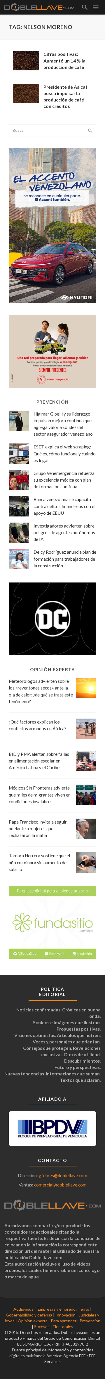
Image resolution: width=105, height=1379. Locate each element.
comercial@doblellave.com (60, 1184)
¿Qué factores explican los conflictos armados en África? (37, 725)
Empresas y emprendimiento (63, 1309)
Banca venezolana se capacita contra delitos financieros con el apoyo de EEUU (64, 506)
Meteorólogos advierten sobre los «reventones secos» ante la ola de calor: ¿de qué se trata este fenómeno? (41, 691)
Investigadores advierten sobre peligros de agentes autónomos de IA (64, 532)
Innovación (65, 1314)
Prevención (90, 1320)
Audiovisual (23, 1309)
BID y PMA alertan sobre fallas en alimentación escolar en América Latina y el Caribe (39, 760)
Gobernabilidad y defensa (29, 1314)
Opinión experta (33, 1320)
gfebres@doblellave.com (63, 1175)
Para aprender (63, 1320)
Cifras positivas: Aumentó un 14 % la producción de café (64, 60)
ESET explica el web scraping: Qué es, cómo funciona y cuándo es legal (65, 453)
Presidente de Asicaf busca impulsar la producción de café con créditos (65, 96)
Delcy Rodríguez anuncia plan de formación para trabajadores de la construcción (65, 558)
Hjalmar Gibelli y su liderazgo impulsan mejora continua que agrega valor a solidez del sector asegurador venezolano (63, 423)
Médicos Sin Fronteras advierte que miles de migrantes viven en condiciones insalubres (40, 794)
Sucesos (42, 1326)
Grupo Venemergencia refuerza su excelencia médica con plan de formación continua (64, 480)
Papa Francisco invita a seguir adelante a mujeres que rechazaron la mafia (38, 828)
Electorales (63, 1326)
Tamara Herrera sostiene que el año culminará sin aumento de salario (39, 862)
